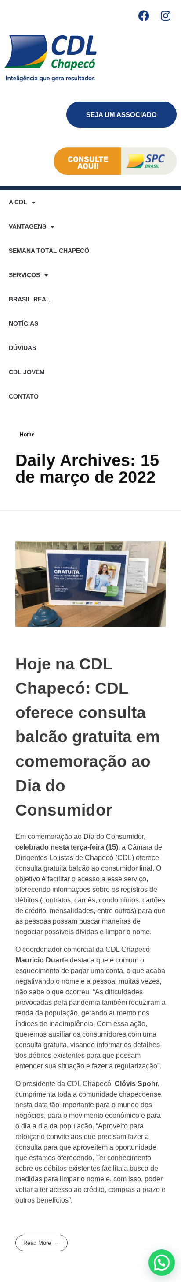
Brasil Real (29, 299)
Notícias (23, 323)
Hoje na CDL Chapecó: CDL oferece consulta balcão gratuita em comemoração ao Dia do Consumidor (87, 737)
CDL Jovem (27, 372)
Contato (24, 396)
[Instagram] (166, 15)
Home (27, 435)
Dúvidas (22, 347)
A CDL (18, 202)
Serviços (24, 274)
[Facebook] (144, 15)
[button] (161, 1262)
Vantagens (27, 226)
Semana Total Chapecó (49, 250)
